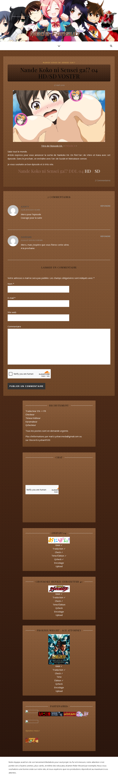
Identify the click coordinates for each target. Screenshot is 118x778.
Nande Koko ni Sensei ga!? (59, 62)
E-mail (11, 297)
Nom (11, 283)
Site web (12, 312)
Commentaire (14, 326)
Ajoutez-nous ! (32, 730)
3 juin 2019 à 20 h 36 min (30, 210)
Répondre (105, 206)
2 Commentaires (102, 180)
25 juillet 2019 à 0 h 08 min (31, 240)
